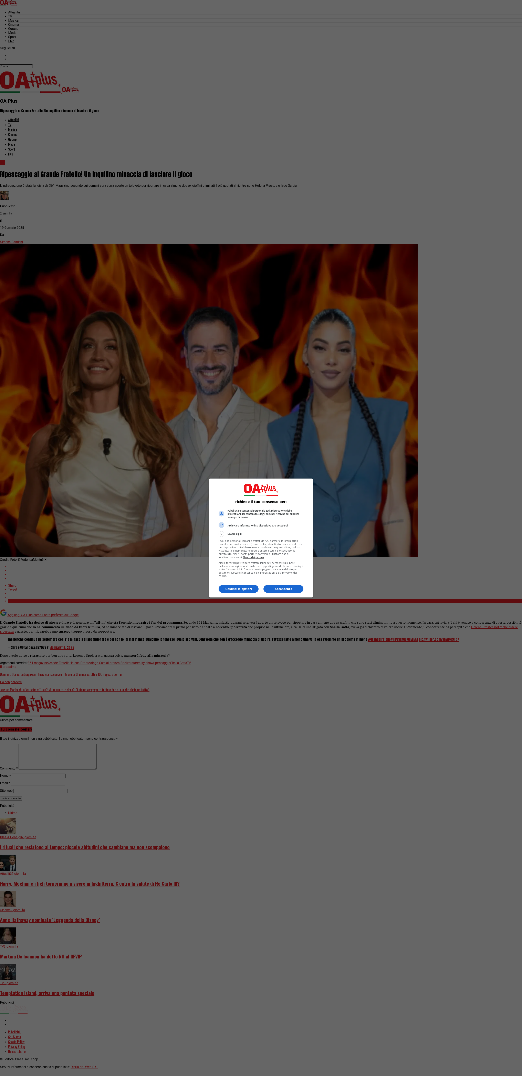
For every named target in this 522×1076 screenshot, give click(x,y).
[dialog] (261, 538)
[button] (261, 534)
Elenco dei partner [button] (253, 557)
